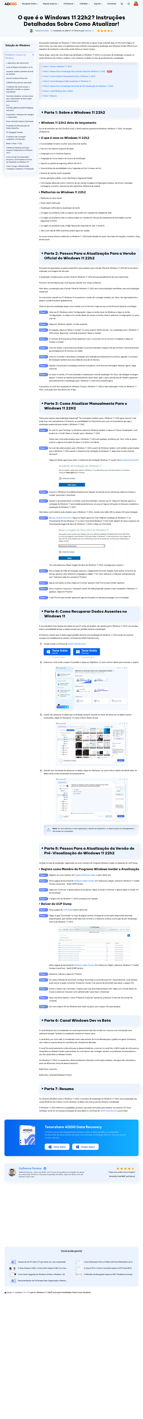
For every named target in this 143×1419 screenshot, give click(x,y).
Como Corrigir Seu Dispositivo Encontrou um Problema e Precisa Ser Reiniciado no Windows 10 (19, 159)
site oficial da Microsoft (129, 460)
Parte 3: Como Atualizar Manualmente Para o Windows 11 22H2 (69, 76)
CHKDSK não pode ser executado (19, 83)
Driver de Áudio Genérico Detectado (20, 121)
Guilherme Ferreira (42, 31)
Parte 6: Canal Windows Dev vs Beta (58, 91)
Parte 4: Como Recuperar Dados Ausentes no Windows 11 (67, 81)
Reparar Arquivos (50, 4)
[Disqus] (71, 1213)
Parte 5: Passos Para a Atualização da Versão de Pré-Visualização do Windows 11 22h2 (78, 86)
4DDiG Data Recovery (77, 644)
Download (111, 4)
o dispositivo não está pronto (17, 63)
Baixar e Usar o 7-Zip (14, 143)
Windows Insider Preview (84, 881)
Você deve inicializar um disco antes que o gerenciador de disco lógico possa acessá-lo (19, 98)
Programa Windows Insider (85, 875)
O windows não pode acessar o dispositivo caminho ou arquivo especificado (18, 89)
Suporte (97, 4)
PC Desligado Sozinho (14, 132)
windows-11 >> (21, 1292)
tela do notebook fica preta (16, 78)
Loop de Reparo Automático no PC (19, 67)
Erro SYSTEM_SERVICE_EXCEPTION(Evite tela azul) (19, 107)
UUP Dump (67, 910)
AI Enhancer (68, 4)
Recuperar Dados (29, 4)
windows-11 (89, 31)
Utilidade (83, 4)
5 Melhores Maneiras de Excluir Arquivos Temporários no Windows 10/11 (19, 150)
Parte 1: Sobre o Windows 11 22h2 (57, 66)
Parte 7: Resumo (50, 96)
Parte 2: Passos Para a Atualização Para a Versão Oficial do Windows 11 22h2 (74, 71)
